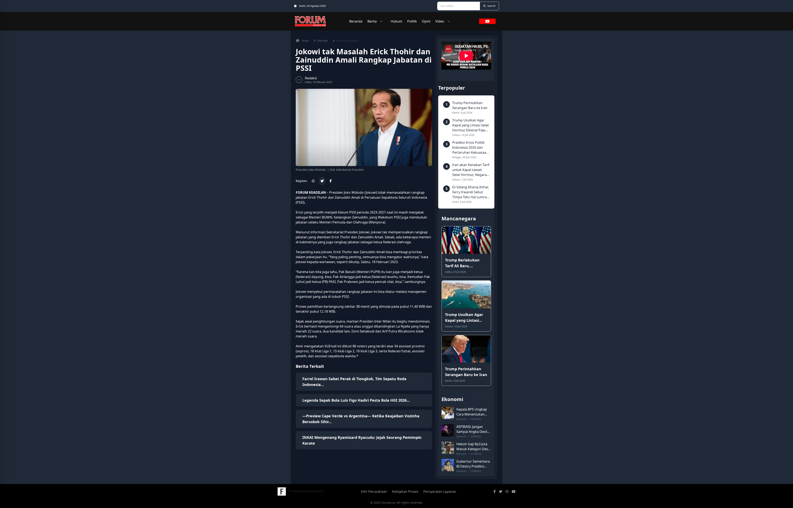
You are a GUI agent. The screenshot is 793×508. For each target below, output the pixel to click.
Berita (372, 21)
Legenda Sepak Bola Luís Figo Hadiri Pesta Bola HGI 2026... (356, 400)
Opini (426, 21)
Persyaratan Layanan (439, 491)
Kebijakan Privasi (405, 491)
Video (439, 21)
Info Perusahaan (374, 491)
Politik (412, 21)
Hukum (396, 21)
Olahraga (322, 40)
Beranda (355, 21)
